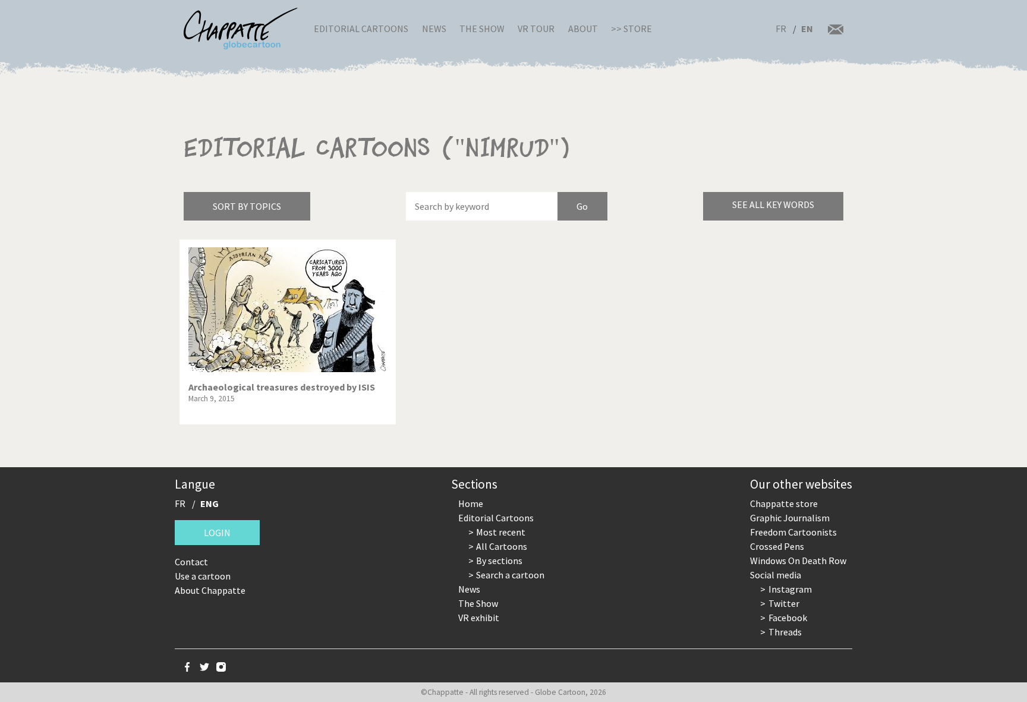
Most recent (500, 532)
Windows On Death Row (798, 560)
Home (470, 503)
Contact (191, 562)
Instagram (790, 589)
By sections (499, 560)
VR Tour (536, 28)
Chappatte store (784, 503)
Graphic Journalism (790, 518)
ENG (209, 503)
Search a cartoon (510, 575)
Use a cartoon (203, 576)
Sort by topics (247, 206)
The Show (482, 28)
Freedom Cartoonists (793, 532)
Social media (775, 575)
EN (807, 28)
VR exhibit (478, 618)
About (583, 28)
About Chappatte (210, 590)
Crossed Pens (777, 546)
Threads (785, 632)
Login (217, 533)
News (434, 28)
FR (781, 28)
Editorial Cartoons (361, 28)
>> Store (631, 28)
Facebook (787, 618)
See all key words (773, 204)
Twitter (783, 603)
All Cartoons (501, 546)
